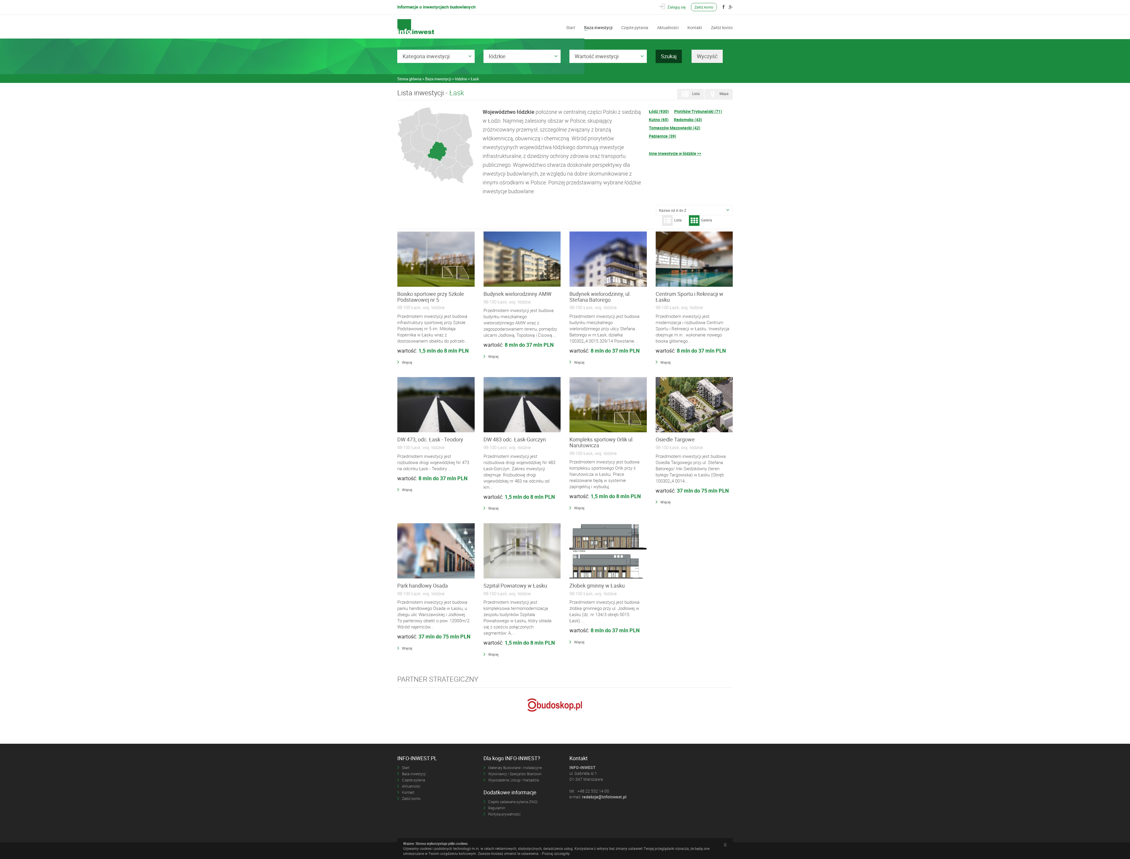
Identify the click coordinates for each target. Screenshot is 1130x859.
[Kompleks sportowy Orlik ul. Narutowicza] (608, 405)
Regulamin (496, 807)
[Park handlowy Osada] (436, 551)
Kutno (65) (659, 119)
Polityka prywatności (504, 814)
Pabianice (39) (662, 136)
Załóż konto (703, 7)
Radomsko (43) (688, 119)
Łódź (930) (659, 111)
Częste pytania (634, 27)
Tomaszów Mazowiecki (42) (674, 128)
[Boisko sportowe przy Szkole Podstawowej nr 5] (436, 259)
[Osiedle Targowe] (694, 405)
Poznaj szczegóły (555, 853)
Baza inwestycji (598, 27)
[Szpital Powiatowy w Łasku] (522, 551)
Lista (696, 93)
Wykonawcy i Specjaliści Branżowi (514, 773)
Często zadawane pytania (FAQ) (513, 801)
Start (570, 27)
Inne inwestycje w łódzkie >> (675, 153)
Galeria (706, 220)
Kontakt (694, 27)
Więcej (407, 362)
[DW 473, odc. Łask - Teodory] (436, 405)
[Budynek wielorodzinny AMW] (522, 259)
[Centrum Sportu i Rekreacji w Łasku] (694, 259)
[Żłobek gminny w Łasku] (608, 551)
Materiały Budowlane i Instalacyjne (515, 767)
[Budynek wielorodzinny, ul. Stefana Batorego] (608, 259)
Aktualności (668, 27)
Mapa (724, 93)
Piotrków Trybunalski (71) (698, 111)
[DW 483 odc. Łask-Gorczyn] (522, 405)
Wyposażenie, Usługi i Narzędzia (513, 780)
